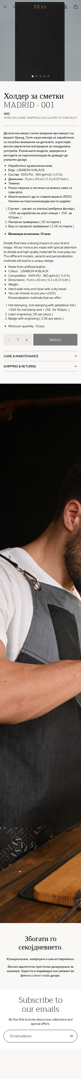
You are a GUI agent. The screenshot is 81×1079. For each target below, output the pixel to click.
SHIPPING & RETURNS (20, 366)
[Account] (66, 7)
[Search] (15, 7)
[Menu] (5, 7)
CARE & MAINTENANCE (21, 356)
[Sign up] (71, 1036)
